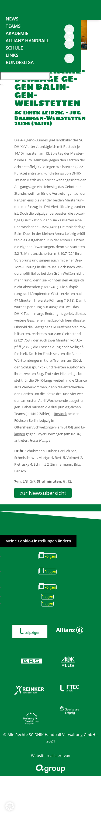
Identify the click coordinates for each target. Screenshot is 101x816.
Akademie (17, 33)
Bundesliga (20, 62)
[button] (9, 806)
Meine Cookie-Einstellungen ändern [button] (38, 540)
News (12, 19)
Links (12, 55)
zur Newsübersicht (43, 493)
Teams (13, 26)
